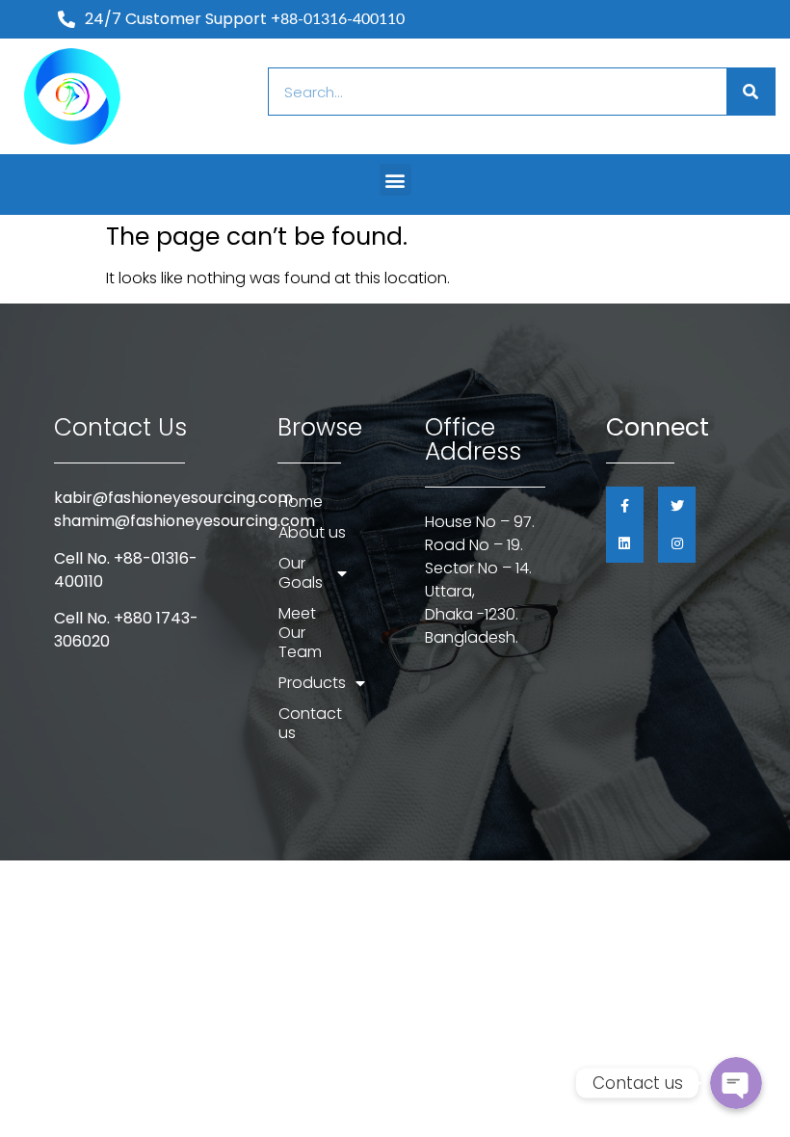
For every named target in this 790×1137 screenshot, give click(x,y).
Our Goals (300, 573)
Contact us (310, 723)
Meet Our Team (300, 632)
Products (312, 683)
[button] (395, 180)
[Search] (750, 91)
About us (312, 532)
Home (300, 501)
